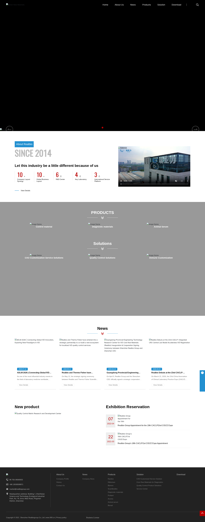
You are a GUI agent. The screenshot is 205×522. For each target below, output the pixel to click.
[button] (102, 127)
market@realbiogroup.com (19, 489)
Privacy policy (62, 517)
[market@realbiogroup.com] (202, 383)
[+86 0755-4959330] (202, 389)
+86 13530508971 (16, 484)
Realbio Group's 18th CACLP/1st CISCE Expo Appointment (143, 443)
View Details (25, 190)
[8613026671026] (202, 378)
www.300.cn (50, 517)
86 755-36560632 (16, 480)
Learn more (53, 86)
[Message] (202, 373)
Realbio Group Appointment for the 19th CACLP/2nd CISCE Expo (145, 425)
